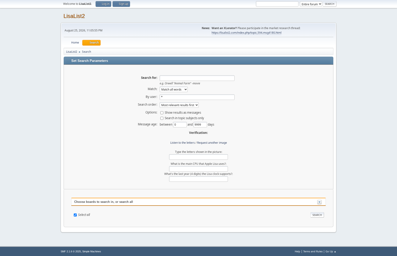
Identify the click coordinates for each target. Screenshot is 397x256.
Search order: (147, 104)
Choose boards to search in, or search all (103, 202)
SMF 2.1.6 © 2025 (71, 251)
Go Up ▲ (331, 251)
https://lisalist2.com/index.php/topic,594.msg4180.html (246, 33)
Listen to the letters (182, 143)
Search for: (149, 78)
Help (297, 251)
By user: (151, 97)
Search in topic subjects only (184, 118)
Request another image (212, 143)
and (190, 124)
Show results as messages (183, 112)
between (166, 124)
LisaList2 (74, 16)
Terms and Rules (313, 251)
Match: (152, 89)
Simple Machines (91, 251)
